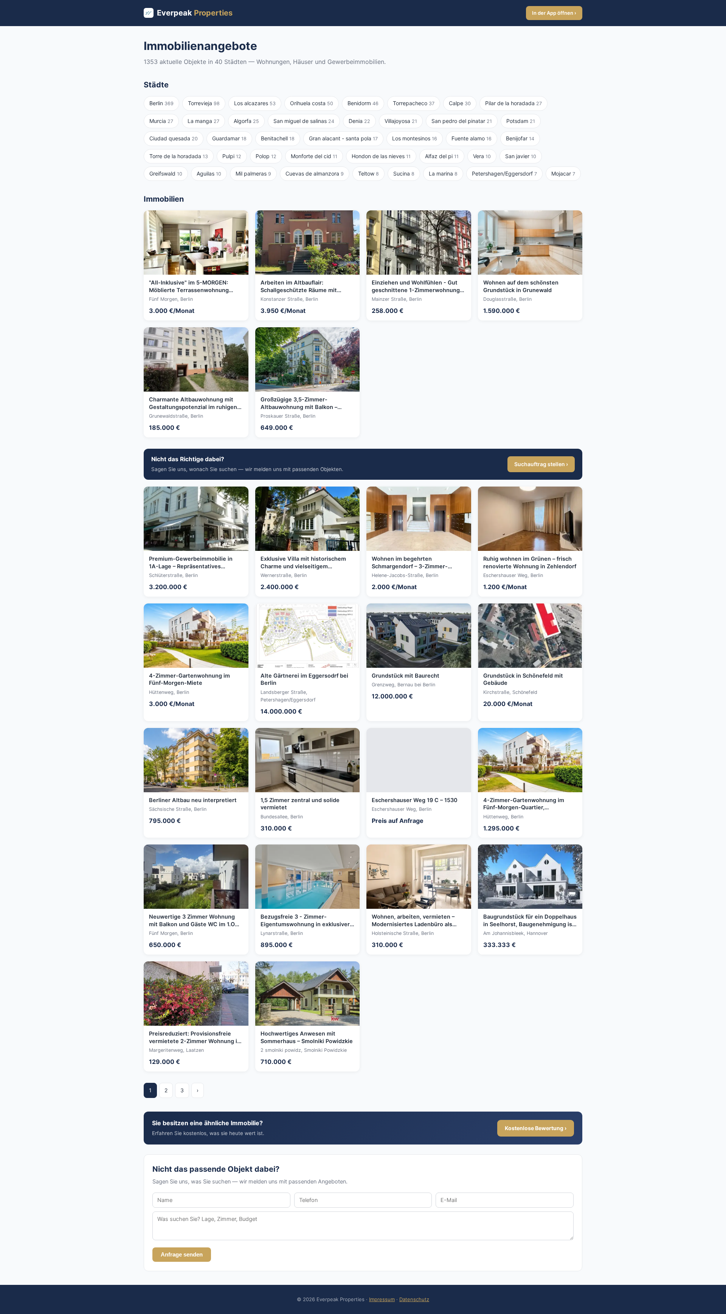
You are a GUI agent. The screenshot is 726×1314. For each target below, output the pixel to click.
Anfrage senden (182, 1255)
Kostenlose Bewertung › (535, 1128)
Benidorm (363, 103)
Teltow (368, 173)
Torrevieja (204, 103)
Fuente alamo (471, 138)
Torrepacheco (413, 103)
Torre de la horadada (178, 156)
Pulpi (231, 156)
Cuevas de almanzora (314, 173)
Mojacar (563, 173)
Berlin (161, 103)
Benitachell (278, 138)
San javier (520, 156)
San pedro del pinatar (461, 121)
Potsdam (520, 121)
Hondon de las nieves (381, 156)
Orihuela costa (311, 103)
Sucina (403, 173)
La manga (203, 121)
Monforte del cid (314, 156)
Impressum (382, 1299)
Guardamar (229, 138)
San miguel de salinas (303, 121)
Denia (359, 121)
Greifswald (165, 173)
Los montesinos (414, 138)
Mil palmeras (253, 173)
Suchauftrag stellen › (541, 464)
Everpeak (195, 12)
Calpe (460, 103)
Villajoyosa (401, 121)
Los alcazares (255, 103)
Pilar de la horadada (513, 103)
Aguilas (209, 173)
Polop (266, 156)
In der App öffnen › (554, 13)
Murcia (161, 121)
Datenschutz (414, 1299)
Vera (482, 156)
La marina (443, 173)
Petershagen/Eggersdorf (504, 173)
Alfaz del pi (442, 156)
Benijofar (520, 138)
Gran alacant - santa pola (343, 138)
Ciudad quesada (173, 138)
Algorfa (246, 121)
